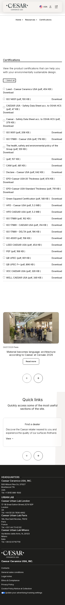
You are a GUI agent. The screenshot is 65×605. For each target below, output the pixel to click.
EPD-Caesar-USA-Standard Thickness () (33, 188)
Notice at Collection (23, 588)
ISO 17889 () (18, 218)
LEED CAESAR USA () (24, 244)
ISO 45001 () (18, 238)
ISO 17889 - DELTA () (23, 231)
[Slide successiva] (38, 455)
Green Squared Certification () (28, 198)
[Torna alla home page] (12, 554)
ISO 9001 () (18, 132)
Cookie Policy (7, 588)
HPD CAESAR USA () (23, 211)
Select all (10, 80)
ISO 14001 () (18, 99)
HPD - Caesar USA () (23, 205)
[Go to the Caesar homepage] (17, 6)
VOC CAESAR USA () (23, 271)
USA (45, 7)
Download (8, 92)
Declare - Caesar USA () (25, 172)
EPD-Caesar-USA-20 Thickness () (30, 178)
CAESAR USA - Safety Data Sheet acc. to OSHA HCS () (33, 107)
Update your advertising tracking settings (23, 593)
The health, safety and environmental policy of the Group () (32, 147)
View (9, 438)
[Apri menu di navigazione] (56, 7)
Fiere (16, 347)
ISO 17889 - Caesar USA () (26, 139)
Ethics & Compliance (10, 580)
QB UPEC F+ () (20, 264)
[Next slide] (38, 378)
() (13, 159)
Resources (30, 20)
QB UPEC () (18, 258)
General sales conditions (12, 572)
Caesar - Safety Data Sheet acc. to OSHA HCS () (33, 121)
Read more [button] (31, 361)
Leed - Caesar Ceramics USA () (29, 89)
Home (18, 20)
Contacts (5, 568)
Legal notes (6, 576)
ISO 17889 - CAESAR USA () (27, 225)
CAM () (16, 165)
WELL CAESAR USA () (24, 277)
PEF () (15, 251)
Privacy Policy (7, 584)
